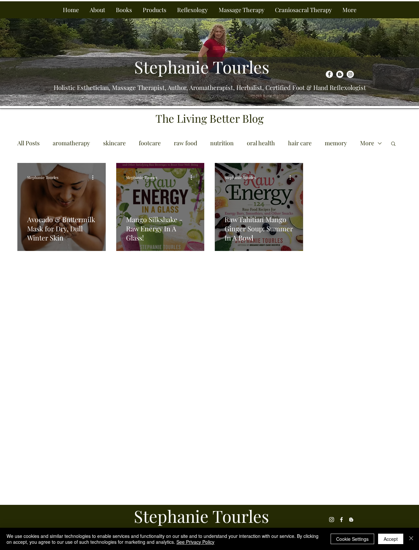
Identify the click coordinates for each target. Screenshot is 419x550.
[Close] (411, 539)
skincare (114, 143)
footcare (150, 143)
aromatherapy (71, 143)
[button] (97, 10)
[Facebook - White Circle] (329, 74)
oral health (261, 143)
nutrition (222, 143)
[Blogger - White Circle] (339, 74)
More (367, 143)
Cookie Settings (352, 539)
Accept (391, 539)
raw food (185, 143)
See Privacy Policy (195, 542)
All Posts (28, 143)
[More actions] (95, 177)
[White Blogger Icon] (351, 519)
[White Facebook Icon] (341, 519)
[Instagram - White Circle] (350, 74)
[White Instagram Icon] (331, 519)
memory (336, 143)
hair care (300, 143)
